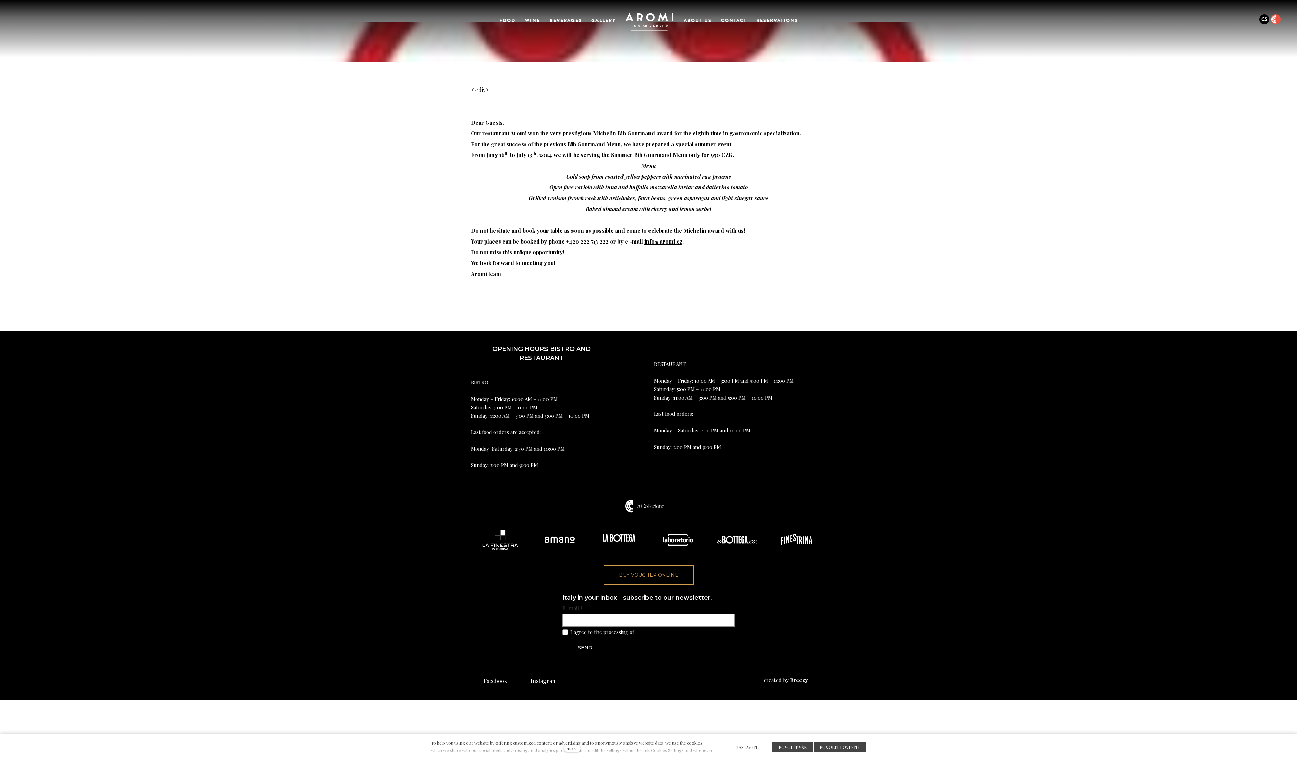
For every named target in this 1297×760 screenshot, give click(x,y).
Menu (648, 165)
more (572, 748)
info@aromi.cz (663, 241)
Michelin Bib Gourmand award (633, 133)
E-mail (572, 608)
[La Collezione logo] (644, 506)
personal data (651, 632)
